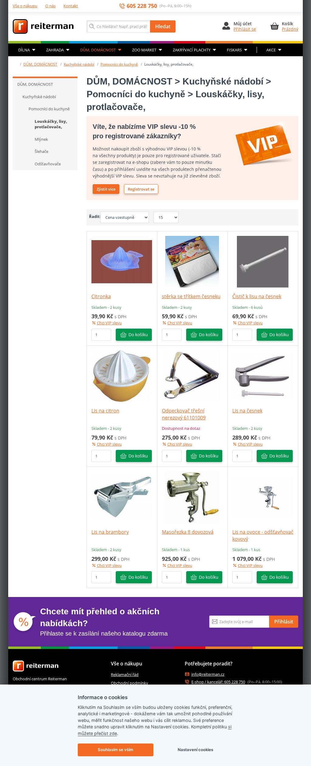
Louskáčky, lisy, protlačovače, (51, 124)
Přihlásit (283, 621)
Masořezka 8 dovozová (188, 532)
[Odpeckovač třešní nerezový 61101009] (192, 375)
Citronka (101, 296)
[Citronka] (121, 261)
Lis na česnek (247, 410)
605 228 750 (142, 5)
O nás (50, 6)
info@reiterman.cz (207, 674)
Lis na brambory (110, 532)
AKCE (271, 50)
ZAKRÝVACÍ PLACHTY (191, 50)
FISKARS (234, 50)
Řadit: (92, 216)
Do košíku (138, 334)
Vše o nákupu (25, 6)
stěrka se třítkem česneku (191, 296)
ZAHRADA (55, 50)
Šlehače (41, 151)
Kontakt (70, 6)
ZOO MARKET (144, 50)
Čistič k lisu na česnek (256, 296)
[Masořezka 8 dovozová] (192, 497)
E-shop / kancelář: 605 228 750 (218, 682)
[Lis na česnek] (262, 375)
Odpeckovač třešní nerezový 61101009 (184, 414)
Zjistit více (106, 189)
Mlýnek (41, 139)
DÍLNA (24, 50)
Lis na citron (105, 410)
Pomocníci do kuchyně (119, 64)
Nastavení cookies (195, 749)
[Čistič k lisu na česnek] (262, 261)
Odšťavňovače (48, 164)
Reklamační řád (124, 674)
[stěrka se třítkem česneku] (192, 261)
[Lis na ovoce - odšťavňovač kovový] (262, 497)
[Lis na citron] (121, 375)
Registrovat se (141, 189)
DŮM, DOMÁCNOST (98, 50)
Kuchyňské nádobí (79, 64)
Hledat (162, 26)
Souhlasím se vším (115, 749)
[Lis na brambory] (121, 497)
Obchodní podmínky (129, 683)
